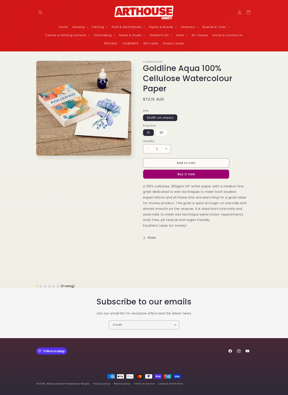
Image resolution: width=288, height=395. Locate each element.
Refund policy (122, 383)
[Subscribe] (174, 324)
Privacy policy (101, 383)
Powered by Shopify (78, 383)
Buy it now (186, 174)
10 (148, 133)
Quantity (148, 141)
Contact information (170, 383)
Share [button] (152, 238)
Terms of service (144, 383)
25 (161, 133)
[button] (40, 12)
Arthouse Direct (56, 383)
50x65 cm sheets (160, 118)
